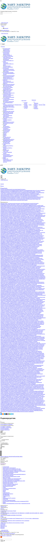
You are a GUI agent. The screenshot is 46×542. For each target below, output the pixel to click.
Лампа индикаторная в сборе (34, 250)
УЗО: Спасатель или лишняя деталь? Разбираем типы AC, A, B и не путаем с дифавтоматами (19, 518)
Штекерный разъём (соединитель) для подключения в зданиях (17, 407)
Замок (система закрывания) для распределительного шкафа (19, 229)
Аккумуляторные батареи (9, 196)
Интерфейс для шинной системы (15, 404)
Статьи (1, 516)
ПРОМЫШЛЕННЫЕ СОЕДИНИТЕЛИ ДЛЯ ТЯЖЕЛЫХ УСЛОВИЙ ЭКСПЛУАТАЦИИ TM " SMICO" (21, 513)
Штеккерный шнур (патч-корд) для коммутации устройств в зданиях (16, 402)
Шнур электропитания (12, 246)
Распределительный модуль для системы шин (12, 382)
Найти (2, 540)
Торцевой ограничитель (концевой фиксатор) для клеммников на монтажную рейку (21, 272)
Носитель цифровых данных (34, 301)
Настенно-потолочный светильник (30, 409)
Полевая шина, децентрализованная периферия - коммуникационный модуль (21, 222)
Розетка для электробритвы (31, 363)
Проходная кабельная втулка (26, 306)
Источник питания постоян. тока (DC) (27, 330)
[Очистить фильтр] (1, 445)
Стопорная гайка (33, 353)
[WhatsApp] (9, 414)
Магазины (2, 527)
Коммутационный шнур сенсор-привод (23, 327)
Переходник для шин (10, 384)
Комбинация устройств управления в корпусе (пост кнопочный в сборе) (21, 257)
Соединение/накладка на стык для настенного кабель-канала (15, 320)
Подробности (3, 463)
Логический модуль (15, 344)
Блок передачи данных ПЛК (19, 328)
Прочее (14, 190)
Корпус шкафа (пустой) (8, 242)
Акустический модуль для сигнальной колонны (20, 309)
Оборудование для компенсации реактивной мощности (25, 196)
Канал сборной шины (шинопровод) (34, 299)
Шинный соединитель (26, 382)
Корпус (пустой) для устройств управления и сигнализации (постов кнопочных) (21, 256)
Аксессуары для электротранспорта (30, 408)
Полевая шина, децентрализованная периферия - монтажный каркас (21, 332)
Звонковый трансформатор (17, 208)
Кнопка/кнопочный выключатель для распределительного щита (26, 213)
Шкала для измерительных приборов (14, 333)
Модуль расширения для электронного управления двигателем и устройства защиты (21, 352)
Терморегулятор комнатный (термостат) (18, 380)
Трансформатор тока (10, 255)
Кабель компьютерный (12, 266)
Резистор (17, 271)
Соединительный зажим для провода (14, 316)
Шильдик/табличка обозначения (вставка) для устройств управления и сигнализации (21, 259)
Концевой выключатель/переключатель (16, 324)
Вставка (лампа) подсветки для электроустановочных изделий (27, 369)
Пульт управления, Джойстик (24, 289)
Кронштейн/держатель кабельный (23, 387)
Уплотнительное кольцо (16, 306)
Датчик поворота (31, 338)
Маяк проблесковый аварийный (20, 339)
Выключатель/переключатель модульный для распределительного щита (22, 214)
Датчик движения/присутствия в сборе (26, 244)
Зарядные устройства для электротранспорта (21, 197)
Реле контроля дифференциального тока (11, 358)
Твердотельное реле (26, 344)
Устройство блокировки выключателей (31, 206)
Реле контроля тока (25, 252)
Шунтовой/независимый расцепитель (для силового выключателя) (21, 206)
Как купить (2, 524)
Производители (3, 525)
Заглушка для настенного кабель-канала (30, 311)
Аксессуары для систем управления (31, 216)
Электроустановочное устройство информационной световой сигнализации (23, 365)
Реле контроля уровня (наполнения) (12, 254)
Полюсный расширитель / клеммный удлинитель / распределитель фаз (22, 251)
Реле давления (17, 296)
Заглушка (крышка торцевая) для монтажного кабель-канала (27, 318)
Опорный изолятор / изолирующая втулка (17, 283)
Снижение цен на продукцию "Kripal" (8, 510)
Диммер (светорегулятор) (21, 363)
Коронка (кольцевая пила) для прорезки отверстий (13, 397)
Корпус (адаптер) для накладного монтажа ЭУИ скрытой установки (18, 367)
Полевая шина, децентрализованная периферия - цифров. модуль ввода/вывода (19, 221)
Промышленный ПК (9, 386)
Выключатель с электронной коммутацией (31, 391)
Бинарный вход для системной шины (10, 372)
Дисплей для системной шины (9, 378)
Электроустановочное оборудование (20, 200)
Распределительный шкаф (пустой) (22, 281)
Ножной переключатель (15, 298)
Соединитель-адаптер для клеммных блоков (12, 343)
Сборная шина (10, 275)
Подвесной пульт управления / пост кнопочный (27, 331)
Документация (34, 327)
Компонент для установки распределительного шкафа (22, 233)
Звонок (12, 388)
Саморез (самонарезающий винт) (24, 240)
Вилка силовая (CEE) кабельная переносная (27, 276)
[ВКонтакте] (1, 414)
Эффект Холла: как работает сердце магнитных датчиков (12, 522)
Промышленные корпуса (31, 190)
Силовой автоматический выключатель (14, 261)
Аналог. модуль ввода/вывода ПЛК (16, 219)
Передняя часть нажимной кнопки (16, 287)
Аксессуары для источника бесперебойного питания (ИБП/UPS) (15, 377)
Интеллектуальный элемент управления (14, 391)
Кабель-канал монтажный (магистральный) (31, 313)
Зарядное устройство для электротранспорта (27, 392)
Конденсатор (9, 325)
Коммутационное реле (14, 211)
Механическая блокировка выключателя (14, 408)
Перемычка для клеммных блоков (29, 346)
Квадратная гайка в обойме (17, 223)
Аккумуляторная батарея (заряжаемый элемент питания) (16, 338)
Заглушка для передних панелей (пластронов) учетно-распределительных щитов (22, 285)
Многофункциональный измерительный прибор (17, 405)
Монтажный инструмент (12, 189)
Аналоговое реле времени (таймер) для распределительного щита (15, 218)
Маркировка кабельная (24, 224)
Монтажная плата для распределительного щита (14, 237)
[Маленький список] (0, 431)
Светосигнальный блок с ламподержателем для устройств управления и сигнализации (20, 258)
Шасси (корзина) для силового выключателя (24, 263)
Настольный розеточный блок (26, 396)
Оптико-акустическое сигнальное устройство (30, 343)
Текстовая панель (7, 344)
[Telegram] (13, 414)
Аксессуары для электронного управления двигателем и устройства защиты (22, 351)
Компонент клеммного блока (29, 347)
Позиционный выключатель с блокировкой (13, 340)
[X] (6, 414)
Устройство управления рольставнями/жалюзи (12, 394)
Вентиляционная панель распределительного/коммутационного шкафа (22, 354)
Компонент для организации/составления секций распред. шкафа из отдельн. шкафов (21, 231)
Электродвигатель (25, 245)
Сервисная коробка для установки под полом (19, 315)
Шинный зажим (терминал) (10, 232)
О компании (3, 523)
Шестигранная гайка (30, 348)
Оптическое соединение (18, 292)
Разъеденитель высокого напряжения (26, 411)
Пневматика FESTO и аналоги (20, 191)
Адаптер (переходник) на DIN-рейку (19, 337)
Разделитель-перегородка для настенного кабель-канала (22, 317)
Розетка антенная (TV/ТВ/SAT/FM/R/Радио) (25, 361)
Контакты (2, 528)
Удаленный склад (8, 191)
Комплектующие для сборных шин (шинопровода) (16, 249)
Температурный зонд (15, 295)
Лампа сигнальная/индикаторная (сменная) (21, 288)
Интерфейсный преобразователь (12, 379)
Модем (20, 344)
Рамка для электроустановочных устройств (11, 323)
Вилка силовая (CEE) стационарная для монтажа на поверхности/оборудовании (25, 277)
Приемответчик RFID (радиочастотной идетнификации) (15, 303)
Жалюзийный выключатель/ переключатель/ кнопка (14, 375)
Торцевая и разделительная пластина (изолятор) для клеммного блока (23, 286)
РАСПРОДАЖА (3, 189)
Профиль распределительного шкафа (16, 241)
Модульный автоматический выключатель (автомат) (15, 205)
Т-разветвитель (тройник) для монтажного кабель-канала (20, 314)
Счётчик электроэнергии (27, 333)
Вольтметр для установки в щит (13, 396)
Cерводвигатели (22, 190)
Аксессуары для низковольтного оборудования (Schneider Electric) (18, 209)
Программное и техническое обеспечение (19, 301)
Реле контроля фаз (32, 252)
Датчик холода (23, 295)
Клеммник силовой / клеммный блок (22, 334)
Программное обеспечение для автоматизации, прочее (24, 386)
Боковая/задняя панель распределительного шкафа (22, 282)
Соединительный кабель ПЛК (9, 220)
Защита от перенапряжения (18, 210)
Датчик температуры (9, 381)
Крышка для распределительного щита (28, 323)
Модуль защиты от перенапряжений (14, 245)
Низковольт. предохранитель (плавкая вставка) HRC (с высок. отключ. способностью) (21, 273)
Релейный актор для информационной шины (27, 372)
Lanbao (18, 189)
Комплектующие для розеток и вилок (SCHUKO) (16, 336)
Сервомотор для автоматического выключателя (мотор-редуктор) (18, 264)
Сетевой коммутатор (7, 295)
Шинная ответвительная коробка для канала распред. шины (16, 269)
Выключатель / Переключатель (15, 359)
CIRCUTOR (29, 191)
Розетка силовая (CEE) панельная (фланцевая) (21, 278)
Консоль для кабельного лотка (36, 232)
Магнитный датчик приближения (31, 251)
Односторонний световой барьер (29, 332)
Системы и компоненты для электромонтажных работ (17, 199)
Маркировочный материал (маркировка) (31, 292)
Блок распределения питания (28, 329)
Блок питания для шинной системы (21, 373)
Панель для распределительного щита (24, 234)
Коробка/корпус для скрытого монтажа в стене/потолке (27, 304)
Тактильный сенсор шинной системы (10, 371)
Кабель (31, 192)
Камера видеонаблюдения (17, 409)
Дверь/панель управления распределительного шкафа (26, 238)
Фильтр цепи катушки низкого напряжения (21, 325)
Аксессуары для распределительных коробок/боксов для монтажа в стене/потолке (22, 305)
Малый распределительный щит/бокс (21, 279)
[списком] (1, 430)
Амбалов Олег (3, 506)
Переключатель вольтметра (10, 247)
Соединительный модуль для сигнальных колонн (22, 307)
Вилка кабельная (7, 388)
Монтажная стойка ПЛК (29, 219)
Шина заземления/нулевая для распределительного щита (14, 236)
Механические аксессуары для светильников (23, 360)
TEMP (13, 191)
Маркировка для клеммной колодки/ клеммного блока (23, 345)
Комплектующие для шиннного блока (29, 300)
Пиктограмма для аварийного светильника (14, 293)
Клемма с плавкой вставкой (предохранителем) (16, 348)
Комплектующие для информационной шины (23, 384)
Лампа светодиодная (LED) (35, 288)
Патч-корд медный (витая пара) (28, 265)
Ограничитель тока (22, 271)
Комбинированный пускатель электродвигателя (18, 250)
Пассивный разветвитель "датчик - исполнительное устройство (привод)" (22, 302)
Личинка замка (29, 236)
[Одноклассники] (3, 414)
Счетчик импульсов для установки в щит (12, 252)
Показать (2, 446)
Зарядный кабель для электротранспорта (27, 379)
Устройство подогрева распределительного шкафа (29, 355)
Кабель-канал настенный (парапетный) (30, 316)
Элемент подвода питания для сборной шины (17, 299)
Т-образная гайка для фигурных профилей (21, 353)
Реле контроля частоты (24, 254)
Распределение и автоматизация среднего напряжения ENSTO (17, 192)
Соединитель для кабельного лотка (13, 268)
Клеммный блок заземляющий (16, 347)
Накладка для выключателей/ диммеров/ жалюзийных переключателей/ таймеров (21, 363)
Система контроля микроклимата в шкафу (24, 193)
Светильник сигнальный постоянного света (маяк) (26, 310)
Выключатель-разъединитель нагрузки (14, 265)
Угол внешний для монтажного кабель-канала (12, 322)
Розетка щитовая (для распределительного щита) (18, 207)
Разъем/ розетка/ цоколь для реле (19, 275)
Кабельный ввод (6, 243)
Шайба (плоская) (36, 384)
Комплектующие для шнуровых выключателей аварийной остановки (19, 342)
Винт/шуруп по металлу (27, 223)
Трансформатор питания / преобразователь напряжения (25, 255)
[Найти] (1, 14)
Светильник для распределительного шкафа (13, 383)
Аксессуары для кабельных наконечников (16, 225)
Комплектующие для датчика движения (14, 368)
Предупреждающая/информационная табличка (13, 346)
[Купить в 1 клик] (1, 447)
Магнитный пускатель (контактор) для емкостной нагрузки (25, 270)
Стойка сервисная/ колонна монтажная (31, 314)
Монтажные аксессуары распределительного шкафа (16, 227)
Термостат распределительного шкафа (11, 355)
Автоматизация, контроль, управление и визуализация (14, 195)
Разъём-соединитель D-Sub (12, 248)
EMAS (17, 190)
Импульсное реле (6, 211)
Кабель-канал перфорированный (13, 224)
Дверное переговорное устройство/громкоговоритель (25, 388)
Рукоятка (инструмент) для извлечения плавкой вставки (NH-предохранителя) (20, 274)
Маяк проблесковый (34, 309)
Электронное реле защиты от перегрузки (20, 356)
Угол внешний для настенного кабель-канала (12, 311)
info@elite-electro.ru (5, 30)
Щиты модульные (8, 197)
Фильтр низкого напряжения (11, 331)
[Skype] (11, 414)
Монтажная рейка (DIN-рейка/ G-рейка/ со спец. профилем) (15, 204)
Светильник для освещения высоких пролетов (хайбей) (25, 410)
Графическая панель (10, 291)
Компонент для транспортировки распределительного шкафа (24, 230)
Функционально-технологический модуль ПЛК (12, 329)
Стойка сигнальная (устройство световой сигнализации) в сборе (27, 291)
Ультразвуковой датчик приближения (13, 357)
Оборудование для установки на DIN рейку (16, 194)
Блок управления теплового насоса (33, 297)
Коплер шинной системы (27, 404)
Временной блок (9, 270)
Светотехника (10, 190)
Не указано (8, 298)
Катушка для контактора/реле (32, 271)
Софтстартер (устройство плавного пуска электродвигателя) (22, 243)
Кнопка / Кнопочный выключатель (29, 359)
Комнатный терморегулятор (31, 295)
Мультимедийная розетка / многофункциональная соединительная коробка (21, 393)
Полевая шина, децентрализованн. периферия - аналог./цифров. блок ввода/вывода (22, 217)
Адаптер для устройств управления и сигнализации (18, 290)
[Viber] (8, 414)
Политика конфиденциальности (8, 533)
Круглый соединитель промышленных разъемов (24, 326)
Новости (2, 508)
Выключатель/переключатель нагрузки (25, 246)
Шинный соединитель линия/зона (12, 401)
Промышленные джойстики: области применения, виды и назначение (14, 520)
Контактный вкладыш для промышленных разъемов (13, 216)
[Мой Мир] (4, 414)
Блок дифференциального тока (32, 205)
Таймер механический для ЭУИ (28, 394)
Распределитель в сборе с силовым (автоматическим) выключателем (23, 395)
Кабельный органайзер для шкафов (23, 232)
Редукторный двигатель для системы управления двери (14, 297)
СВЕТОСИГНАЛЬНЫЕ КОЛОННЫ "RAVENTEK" (11, 515)
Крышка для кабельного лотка (26, 268)
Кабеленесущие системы (7, 200)
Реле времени (34, 259)
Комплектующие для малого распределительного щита (11, 203)
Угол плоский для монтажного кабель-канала (12, 313)
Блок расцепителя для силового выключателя (15, 262)
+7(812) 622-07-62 (4, 22)
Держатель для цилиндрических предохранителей (24, 350)
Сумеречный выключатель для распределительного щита (15, 399)
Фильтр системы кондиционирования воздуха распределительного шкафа (22, 260)
